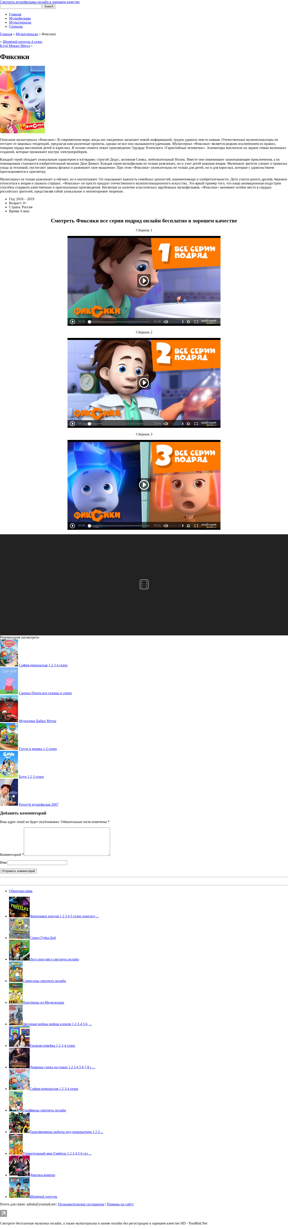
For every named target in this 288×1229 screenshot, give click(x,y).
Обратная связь (20, 891)
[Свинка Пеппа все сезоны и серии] (9, 693)
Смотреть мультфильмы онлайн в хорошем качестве (40, 2)
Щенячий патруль (43, 1196)
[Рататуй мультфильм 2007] (9, 804)
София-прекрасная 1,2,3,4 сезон (43, 665)
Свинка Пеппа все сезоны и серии (45, 693)
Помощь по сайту (120, 1204)
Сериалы (16, 26)
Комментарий (12, 854)
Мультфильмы (20, 18)
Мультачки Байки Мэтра (37, 721)
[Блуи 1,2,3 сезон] (9, 777)
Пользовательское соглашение (81, 1204)
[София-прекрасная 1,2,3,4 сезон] (9, 665)
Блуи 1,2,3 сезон (31, 777)
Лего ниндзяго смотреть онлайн (54, 959)
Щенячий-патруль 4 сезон (22, 42)
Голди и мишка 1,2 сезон (38, 749)
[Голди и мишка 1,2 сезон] (9, 749)
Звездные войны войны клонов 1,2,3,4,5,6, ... (57, 1024)
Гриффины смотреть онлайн (44, 1110)
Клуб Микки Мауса (15, 46)
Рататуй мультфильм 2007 (38, 804)
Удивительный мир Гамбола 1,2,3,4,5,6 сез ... (57, 1153)
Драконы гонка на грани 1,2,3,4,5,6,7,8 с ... (62, 1067)
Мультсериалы (20, 22)
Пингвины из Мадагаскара (43, 1002)
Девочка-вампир (42, 1175)
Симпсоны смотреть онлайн (44, 981)
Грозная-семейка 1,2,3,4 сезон (52, 1045)
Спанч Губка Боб (43, 938)
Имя (3, 862)
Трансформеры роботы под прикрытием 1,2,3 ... (66, 1132)
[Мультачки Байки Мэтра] (9, 721)
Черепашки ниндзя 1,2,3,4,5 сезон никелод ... (64, 916)
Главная (15, 14)
